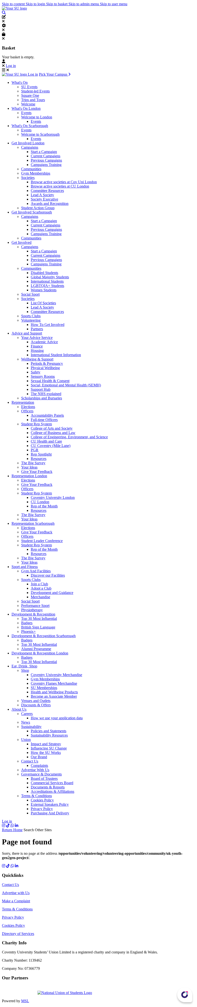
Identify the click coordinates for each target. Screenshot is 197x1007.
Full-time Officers (44, 420)
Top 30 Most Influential (39, 618)
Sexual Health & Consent (50, 381)
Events (26, 113)
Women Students (43, 290)
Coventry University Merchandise (56, 675)
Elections (28, 407)
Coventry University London (53, 497)
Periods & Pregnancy (47, 363)
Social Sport (30, 294)
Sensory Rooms (43, 376)
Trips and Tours (33, 100)
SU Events (29, 87)
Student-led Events (35, 91)
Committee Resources (47, 191)
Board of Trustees (44, 778)
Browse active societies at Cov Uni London (64, 182)
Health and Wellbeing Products (54, 692)
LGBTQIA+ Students (47, 286)
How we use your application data (57, 718)
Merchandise (40, 597)
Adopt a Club (41, 588)
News (25, 722)
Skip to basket (57, 4)
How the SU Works (46, 753)
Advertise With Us (35, 770)
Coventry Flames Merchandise (54, 683)
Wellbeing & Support (37, 359)
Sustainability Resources (49, 735)
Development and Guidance (52, 593)
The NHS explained (46, 394)
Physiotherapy (32, 610)
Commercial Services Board (52, 783)
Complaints (39, 765)
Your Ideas (29, 467)
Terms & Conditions (36, 796)
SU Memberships (44, 688)
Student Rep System (36, 424)
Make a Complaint (16, 901)
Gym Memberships (35, 173)
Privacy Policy (42, 809)
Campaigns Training (46, 165)
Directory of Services (18, 934)
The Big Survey (33, 463)
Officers (27, 411)
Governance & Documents (41, 774)
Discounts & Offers (36, 705)
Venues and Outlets (35, 701)
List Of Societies (43, 303)
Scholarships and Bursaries (41, 398)
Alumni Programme (36, 649)
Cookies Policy (42, 800)
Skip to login (36, 4)
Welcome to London (36, 117)
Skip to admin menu (84, 4)
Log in (11, 66)
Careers (27, 714)
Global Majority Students (50, 277)
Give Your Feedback (36, 472)
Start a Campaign (44, 152)
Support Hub (40, 389)
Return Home (12, 830)
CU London (40, 502)
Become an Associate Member (54, 696)
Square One (30, 95)
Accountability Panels (47, 415)
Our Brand (39, 757)
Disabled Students (44, 273)
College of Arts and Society (52, 428)
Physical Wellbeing (45, 368)
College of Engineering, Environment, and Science (69, 437)
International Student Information (56, 355)
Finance (37, 346)
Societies (28, 178)
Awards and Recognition (49, 203)
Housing (37, 350)
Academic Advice (44, 342)
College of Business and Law (53, 433)
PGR (34, 450)
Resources (38, 459)
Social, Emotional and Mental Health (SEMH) (66, 385)
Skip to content (14, 4)
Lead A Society (42, 195)
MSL (25, 1001)
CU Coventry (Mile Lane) (50, 446)
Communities (31, 169)
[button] (4, 13)
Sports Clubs (31, 316)
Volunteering (31, 320)
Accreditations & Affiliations (52, 791)
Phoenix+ (28, 631)
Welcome (28, 104)
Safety (35, 372)
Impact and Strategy (46, 744)
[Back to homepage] (14, 8)
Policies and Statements (48, 731)
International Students (47, 281)
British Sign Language (38, 627)
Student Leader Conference (42, 541)
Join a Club (39, 584)
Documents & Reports (48, 787)
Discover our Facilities (48, 575)
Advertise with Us (16, 893)
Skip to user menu (113, 4)
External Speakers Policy (50, 804)
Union (26, 740)
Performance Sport (35, 606)
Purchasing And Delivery (50, 813)
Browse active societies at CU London (60, 186)
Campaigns (29, 147)
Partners (37, 329)
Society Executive (44, 199)
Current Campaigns (45, 156)
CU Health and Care (46, 441)
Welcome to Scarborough (40, 134)
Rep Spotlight (41, 454)
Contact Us (29, 761)
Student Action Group (38, 208)
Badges (26, 623)
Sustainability (31, 727)
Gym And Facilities (36, 571)
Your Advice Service (37, 338)
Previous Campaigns (46, 160)
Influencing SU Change (49, 748)
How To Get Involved (47, 325)
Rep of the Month (44, 506)
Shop (25, 670)
